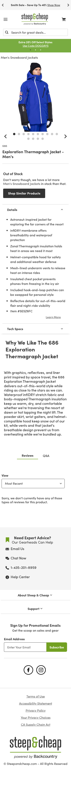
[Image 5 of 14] (33, 134)
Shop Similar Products (24, 193)
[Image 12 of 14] (33, 138)
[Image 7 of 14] (42, 134)
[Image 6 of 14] (38, 134)
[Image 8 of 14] (47, 134)
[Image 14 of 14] (42, 138)
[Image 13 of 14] (38, 138)
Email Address (14, 639)
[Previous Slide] (3, 5)
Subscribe (57, 647)
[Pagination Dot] (30, 50)
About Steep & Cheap (33, 595)
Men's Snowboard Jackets (19, 57)
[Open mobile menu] (5, 19)
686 (4, 146)
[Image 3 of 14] (23, 134)
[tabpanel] (35, 488)
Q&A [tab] (46, 455)
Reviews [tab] (27, 455)
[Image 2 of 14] (19, 134)
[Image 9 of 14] (52, 134)
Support (33, 608)
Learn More (53, 317)
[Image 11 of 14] (28, 138)
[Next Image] (65, 136)
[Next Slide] (68, 5)
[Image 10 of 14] (56, 134)
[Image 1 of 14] (14, 134)
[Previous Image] (5, 136)
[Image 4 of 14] (28, 134)
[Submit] (6, 32)
